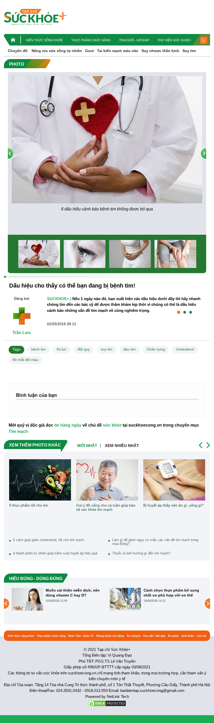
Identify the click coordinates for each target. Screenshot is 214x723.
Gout (89, 51)
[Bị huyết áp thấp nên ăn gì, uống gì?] (174, 480)
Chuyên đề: (18, 51)
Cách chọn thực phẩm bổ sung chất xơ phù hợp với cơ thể (123, 592)
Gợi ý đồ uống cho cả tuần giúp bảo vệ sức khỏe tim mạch (105, 507)
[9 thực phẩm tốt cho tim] (40, 480)
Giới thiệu (188, 635)
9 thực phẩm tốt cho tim (28, 505)
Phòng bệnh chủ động (110, 635)
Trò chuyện (134, 635)
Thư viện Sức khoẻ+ (174, 40)
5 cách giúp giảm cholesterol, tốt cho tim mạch (48, 540)
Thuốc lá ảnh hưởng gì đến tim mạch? (141, 553)
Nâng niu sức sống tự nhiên (57, 51)
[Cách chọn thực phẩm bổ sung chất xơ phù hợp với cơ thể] (77, 599)
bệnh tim (38, 349)
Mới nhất (87, 445)
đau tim (129, 349)
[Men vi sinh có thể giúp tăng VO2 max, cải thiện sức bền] (175, 603)
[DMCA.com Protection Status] (107, 703)
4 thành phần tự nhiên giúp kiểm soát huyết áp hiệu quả (55, 553)
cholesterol (185, 349)
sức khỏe (112, 425)
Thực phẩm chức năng (91, 40)
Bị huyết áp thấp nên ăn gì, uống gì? (173, 505)
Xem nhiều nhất (122, 445)
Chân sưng (156, 349)
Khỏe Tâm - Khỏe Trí (81, 635)
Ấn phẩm (173, 635)
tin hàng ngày (67, 425)
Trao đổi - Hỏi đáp (134, 40)
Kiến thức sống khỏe (44, 40)
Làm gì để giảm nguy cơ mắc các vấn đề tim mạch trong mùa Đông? (155, 542)
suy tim (106, 349)
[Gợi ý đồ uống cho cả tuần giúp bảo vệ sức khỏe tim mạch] (107, 480)
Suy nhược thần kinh (160, 51)
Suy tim (189, 51)
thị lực (62, 349)
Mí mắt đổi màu (25, 360)
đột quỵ (84, 349)
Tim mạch (18, 431)
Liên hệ (201, 635)
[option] (107, 144)
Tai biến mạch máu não (117, 51)
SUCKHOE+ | (59, 298)
